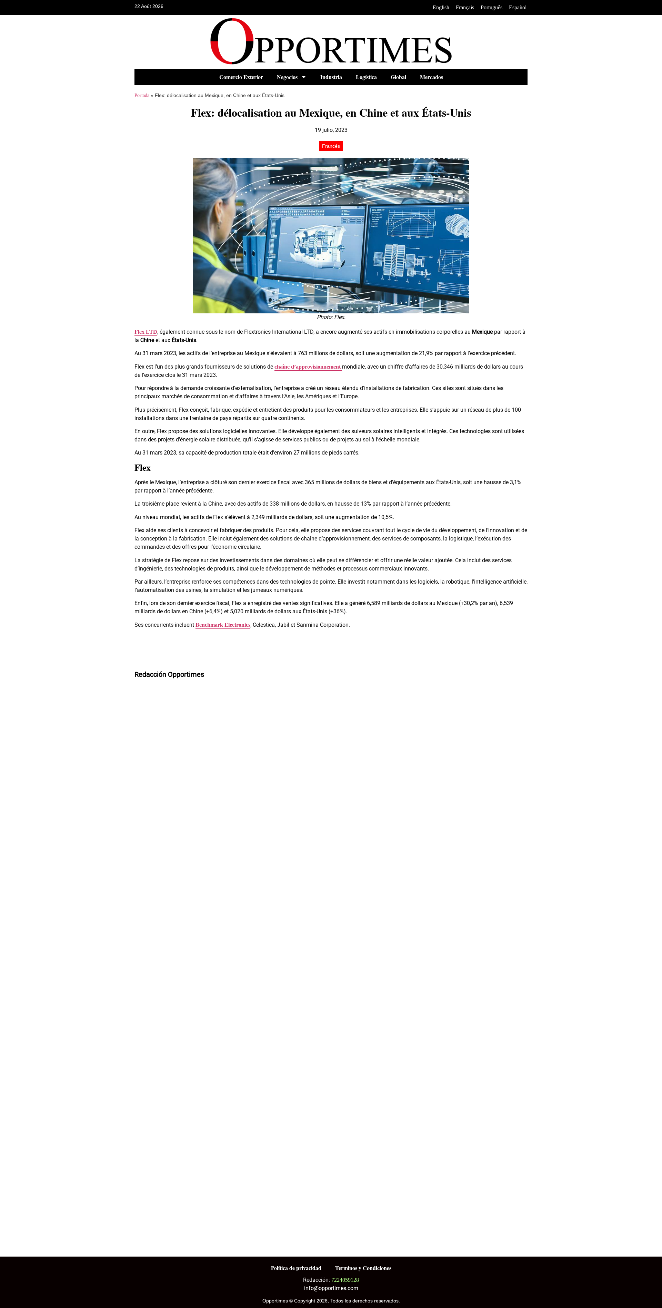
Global (398, 77)
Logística (366, 77)
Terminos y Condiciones (363, 1268)
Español (517, 7)
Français (465, 7)
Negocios (287, 77)
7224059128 (345, 1280)
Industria (331, 77)
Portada (141, 95)
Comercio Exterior (241, 77)
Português (491, 7)
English (441, 7)
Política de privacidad (296, 1268)
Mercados (431, 77)
